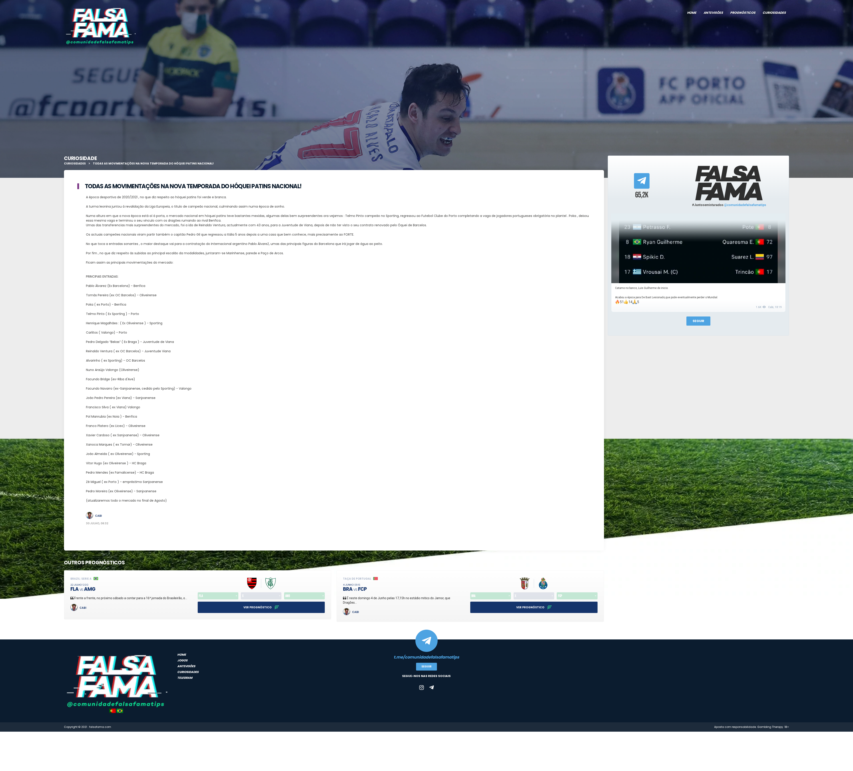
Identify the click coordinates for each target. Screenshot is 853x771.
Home (691, 12)
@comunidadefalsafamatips (745, 205)
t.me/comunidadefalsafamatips (426, 657)
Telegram (184, 678)
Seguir (698, 321)
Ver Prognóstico (257, 607)
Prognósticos (742, 12)
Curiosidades (774, 12)
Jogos (182, 660)
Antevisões (713, 12)
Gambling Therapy (770, 727)
